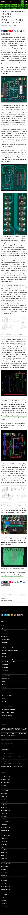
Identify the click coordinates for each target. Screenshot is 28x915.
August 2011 (4, 838)
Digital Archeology (6, 11)
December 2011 (5, 827)
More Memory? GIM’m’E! (7, 599)
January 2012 (4, 824)
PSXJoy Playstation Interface (8, 709)
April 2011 (3, 849)
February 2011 (4, 855)
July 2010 (3, 875)
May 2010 (3, 880)
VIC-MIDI (4, 684)
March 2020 (4, 788)
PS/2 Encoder (5, 670)
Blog (2, 628)
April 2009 (3, 906)
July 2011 (3, 841)
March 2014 (4, 802)
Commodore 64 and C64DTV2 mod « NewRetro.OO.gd (14, 733)
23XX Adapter (5, 642)
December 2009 (5, 886)
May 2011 (3, 847)
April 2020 (3, 785)
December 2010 (5, 861)
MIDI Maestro (5, 664)
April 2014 (3, 799)
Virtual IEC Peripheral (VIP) (8, 715)
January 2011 (4, 858)
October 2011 (4, 833)
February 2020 (4, 790)
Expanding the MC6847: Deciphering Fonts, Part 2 (13, 594)
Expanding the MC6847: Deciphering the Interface (13, 763)
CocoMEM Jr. (5, 701)
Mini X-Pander (5, 667)
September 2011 (5, 835)
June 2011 (3, 844)
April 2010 (3, 883)
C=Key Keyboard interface (8, 647)
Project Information (5, 692)
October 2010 (4, 866)
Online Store (4, 636)
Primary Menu (26, 2)
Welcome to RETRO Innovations (8, 718)
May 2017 (3, 796)
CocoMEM (4, 698)
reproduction (4, 52)
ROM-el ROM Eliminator (8, 673)
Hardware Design (20, 11)
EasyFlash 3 (4, 653)
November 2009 (5, 889)
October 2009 (4, 892)
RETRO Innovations (7, 2)
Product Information (6, 639)
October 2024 (4, 782)
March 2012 (4, 819)
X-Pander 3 (4, 687)
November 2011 (5, 830)
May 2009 (3, 903)
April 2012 (3, 816)
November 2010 (5, 864)
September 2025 (5, 776)
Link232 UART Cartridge (7, 706)
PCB (2, 58)
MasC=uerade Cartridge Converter (10, 659)
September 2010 (5, 869)
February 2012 (4, 821)
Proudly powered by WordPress (7, 913)
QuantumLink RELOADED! (8, 712)
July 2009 (3, 897)
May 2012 (3, 813)
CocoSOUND (5, 704)
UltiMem (4, 681)
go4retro (13, 25)
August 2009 (4, 894)
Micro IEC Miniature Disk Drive (9, 661)
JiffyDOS (4, 656)
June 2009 (3, 900)
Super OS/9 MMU (6, 675)
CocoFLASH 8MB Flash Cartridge (10, 650)
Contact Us (3, 631)
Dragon (13, 11)
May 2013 (3, 804)
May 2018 (3, 793)
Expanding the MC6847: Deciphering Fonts (11, 766)
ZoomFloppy (5, 690)
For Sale (3, 633)
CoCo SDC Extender (6, 695)
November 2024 (5, 779)
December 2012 (5, 810)
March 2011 (4, 852)
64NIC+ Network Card (7, 645)
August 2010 (4, 872)
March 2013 (4, 807)
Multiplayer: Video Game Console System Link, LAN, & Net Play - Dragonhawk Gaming (14, 729)
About (2, 625)
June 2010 (3, 878)
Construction (5, 678)
